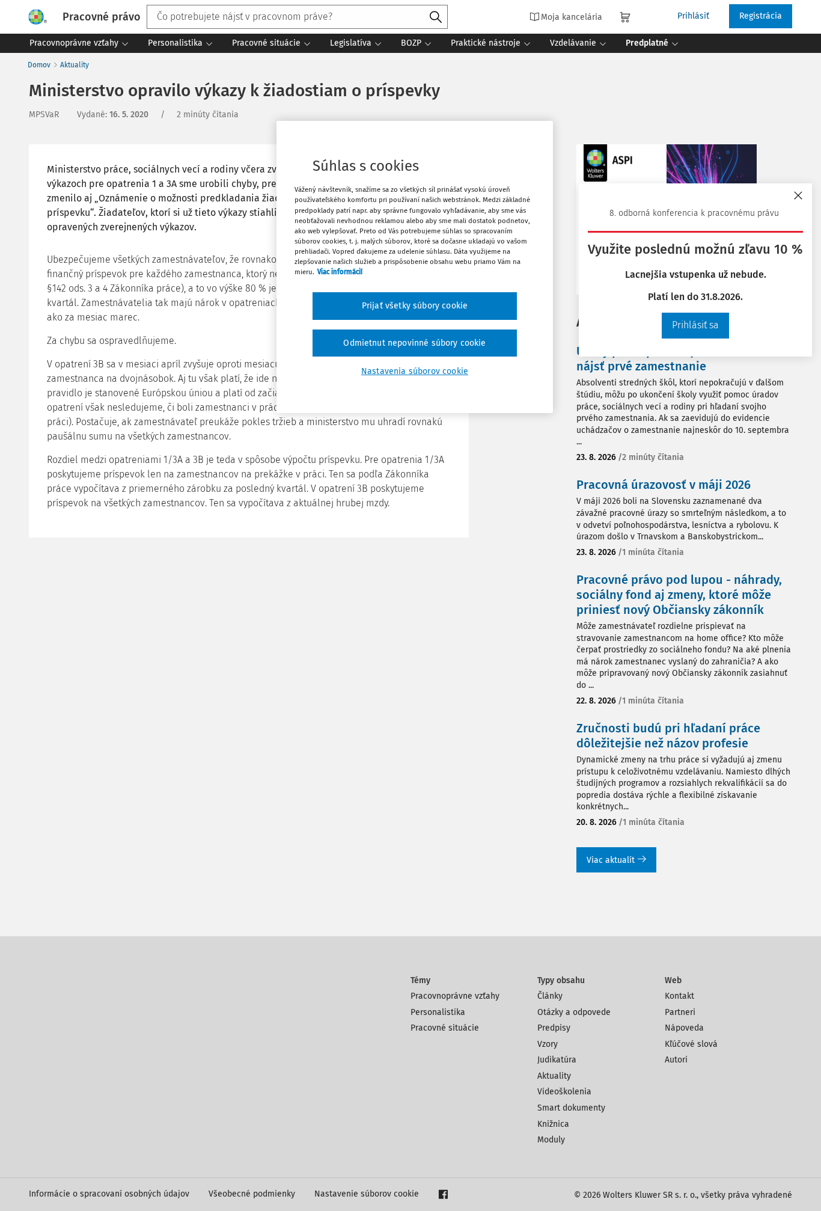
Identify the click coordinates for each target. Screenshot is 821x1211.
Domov (39, 65)
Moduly (551, 1140)
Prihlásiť (693, 16)
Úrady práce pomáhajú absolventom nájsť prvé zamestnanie (677, 358)
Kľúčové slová (691, 1044)
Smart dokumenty (571, 1108)
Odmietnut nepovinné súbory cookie (414, 343)
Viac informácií (339, 272)
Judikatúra (556, 1060)
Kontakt (679, 996)
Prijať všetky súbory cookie (415, 306)
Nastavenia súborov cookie (414, 371)
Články (550, 996)
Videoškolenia (564, 1092)
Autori (676, 1060)
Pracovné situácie (444, 1028)
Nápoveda (684, 1028)
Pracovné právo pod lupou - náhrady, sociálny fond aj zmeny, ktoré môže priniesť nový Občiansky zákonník (679, 594)
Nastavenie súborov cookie (366, 1194)
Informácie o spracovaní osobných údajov (109, 1194)
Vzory (547, 1044)
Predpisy (553, 1028)
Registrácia (760, 16)
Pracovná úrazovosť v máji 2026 (663, 484)
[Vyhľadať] (435, 17)
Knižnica (553, 1124)
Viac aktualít (611, 860)
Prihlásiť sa (695, 325)
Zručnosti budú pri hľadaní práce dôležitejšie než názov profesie (668, 735)
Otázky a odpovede (574, 1012)
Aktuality (74, 65)
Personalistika (437, 1012)
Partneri (680, 1012)
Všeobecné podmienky (252, 1194)
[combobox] (297, 17)
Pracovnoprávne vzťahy (454, 996)
